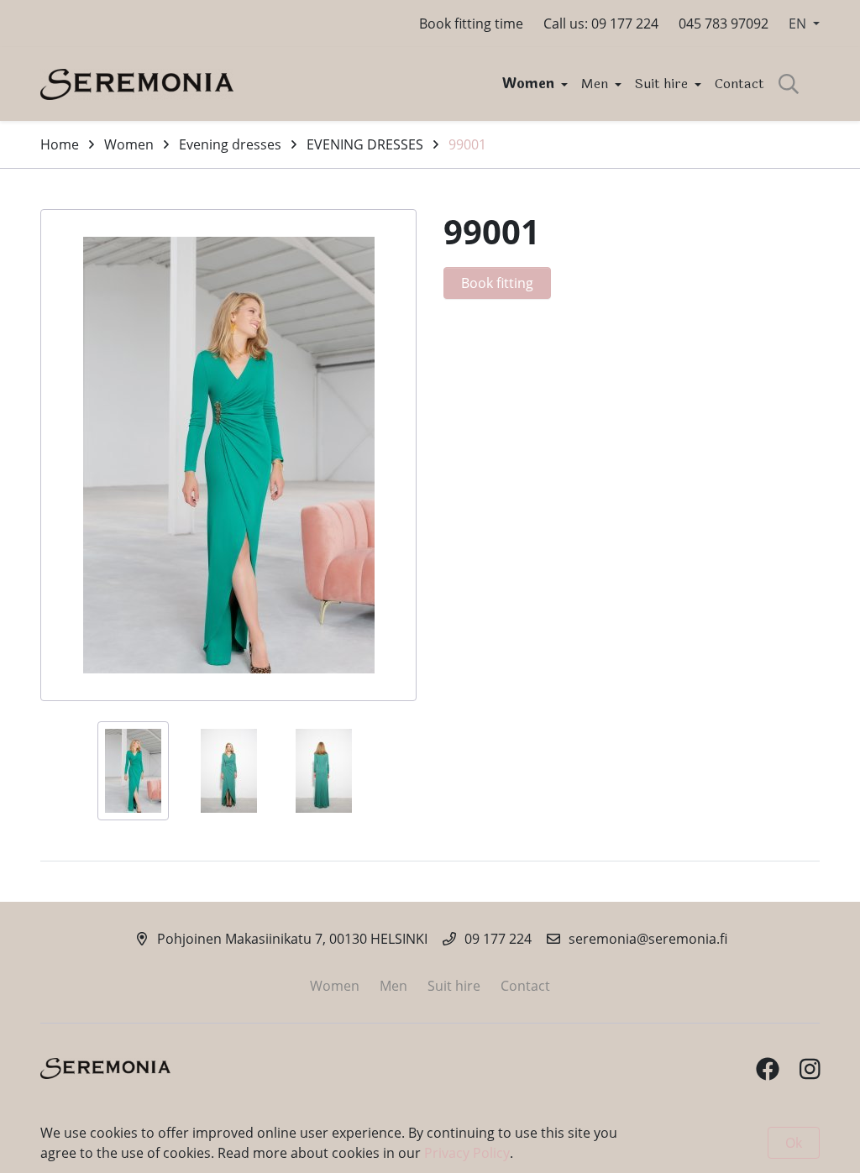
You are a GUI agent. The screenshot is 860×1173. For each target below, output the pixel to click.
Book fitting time (471, 23)
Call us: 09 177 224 (600, 23)
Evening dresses (230, 144)
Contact (739, 83)
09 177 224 (498, 938)
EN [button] (799, 23)
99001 (467, 144)
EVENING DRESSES (365, 144)
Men (596, 83)
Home (59, 144)
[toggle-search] (789, 84)
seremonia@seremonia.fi (648, 938)
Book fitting (497, 283)
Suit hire (663, 83)
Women (530, 83)
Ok (793, 1143)
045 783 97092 (723, 23)
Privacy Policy (467, 1153)
